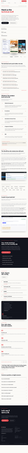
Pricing (2, 438)
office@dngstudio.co (3, 433)
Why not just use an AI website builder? (14, 384)
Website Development (17, 428)
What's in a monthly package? (14, 393)
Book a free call (5, 420)
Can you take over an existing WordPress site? (14, 381)
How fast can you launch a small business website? (14, 387)
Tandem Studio (18, 436)
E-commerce (16, 429)
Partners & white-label (3, 437)
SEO (15, 432)
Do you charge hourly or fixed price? (14, 390)
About (2, 436)
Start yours (4, 277)
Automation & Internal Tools (18, 430)
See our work (12, 420)
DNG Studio (4, 1)
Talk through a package (6, 252)
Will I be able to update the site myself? (14, 396)
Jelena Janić (18, 437)
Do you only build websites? (14, 378)
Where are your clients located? (14, 398)
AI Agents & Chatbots (17, 431)
